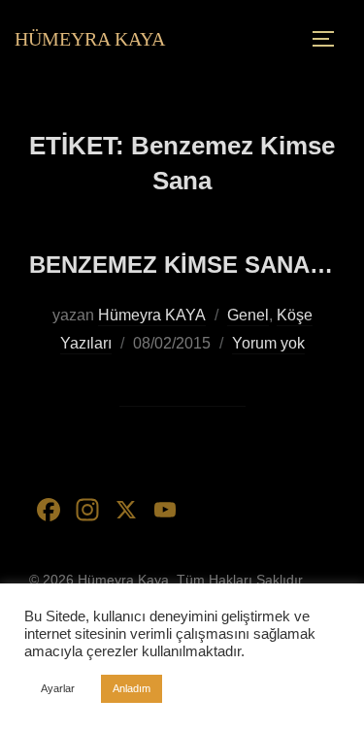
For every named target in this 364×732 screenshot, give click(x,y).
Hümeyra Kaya (90, 39)
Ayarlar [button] (58, 688)
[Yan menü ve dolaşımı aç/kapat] (330, 38)
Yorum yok (268, 343)
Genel (248, 315)
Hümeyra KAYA (152, 315)
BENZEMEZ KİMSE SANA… (181, 264)
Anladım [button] (131, 688)
